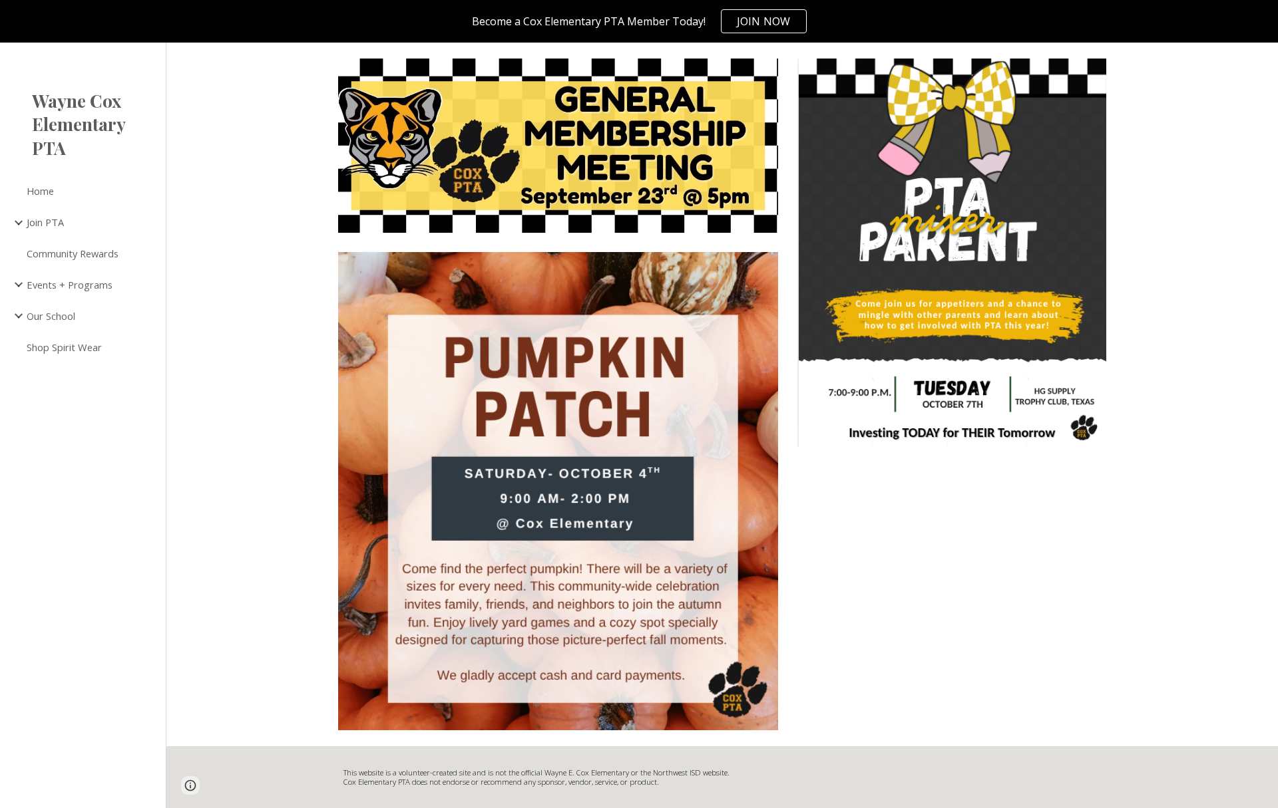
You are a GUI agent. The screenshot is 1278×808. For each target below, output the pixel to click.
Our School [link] (51, 316)
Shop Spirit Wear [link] (64, 347)
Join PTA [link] (45, 222)
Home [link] (40, 191)
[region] (639, 21)
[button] (1262, 61)
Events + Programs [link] (69, 284)
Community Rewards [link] (72, 253)
